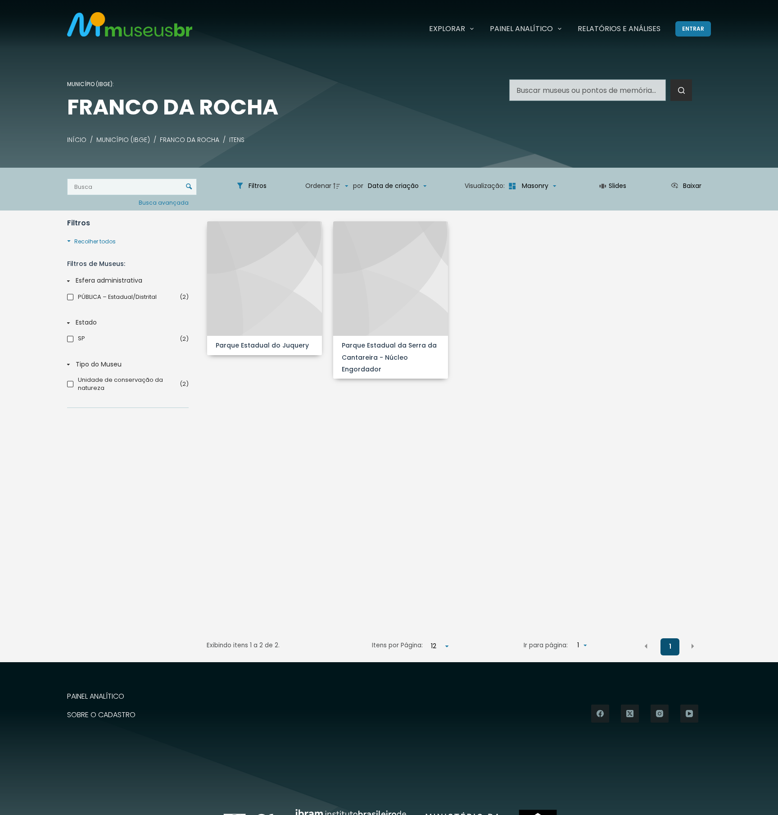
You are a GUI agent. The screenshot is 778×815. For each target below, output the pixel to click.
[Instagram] (660, 714)
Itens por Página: (397, 645)
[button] (646, 646)
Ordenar (318, 185)
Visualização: (486, 185)
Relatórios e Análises (619, 28)
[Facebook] (600, 714)
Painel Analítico (521, 28)
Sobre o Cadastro (101, 715)
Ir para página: (546, 645)
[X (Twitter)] (630, 714)
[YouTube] (689, 714)
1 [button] (670, 646)
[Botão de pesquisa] (681, 90)
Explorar (447, 28)
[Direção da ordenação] (341, 186)
